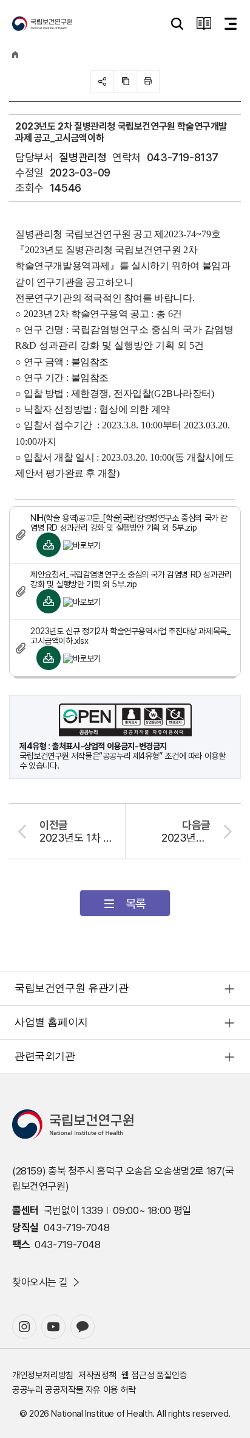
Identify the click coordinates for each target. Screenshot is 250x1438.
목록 (136, 903)
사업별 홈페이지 (51, 1022)
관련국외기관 (45, 1056)
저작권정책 (97, 1375)
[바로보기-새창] (82, 545)
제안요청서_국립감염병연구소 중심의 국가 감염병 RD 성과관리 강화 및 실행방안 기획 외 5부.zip (131, 579)
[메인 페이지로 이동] (42, 23)
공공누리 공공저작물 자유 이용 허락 (74, 1389)
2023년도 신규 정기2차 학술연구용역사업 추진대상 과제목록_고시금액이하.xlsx (130, 636)
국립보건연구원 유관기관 (71, 988)
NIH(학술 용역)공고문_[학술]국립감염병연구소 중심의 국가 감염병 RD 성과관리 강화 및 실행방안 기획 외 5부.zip (129, 522)
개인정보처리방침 (42, 1375)
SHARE (101, 81)
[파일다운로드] (48, 544)
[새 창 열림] (24, 1326)
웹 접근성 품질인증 (154, 1375)
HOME (15, 55)
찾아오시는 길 (39, 1282)
